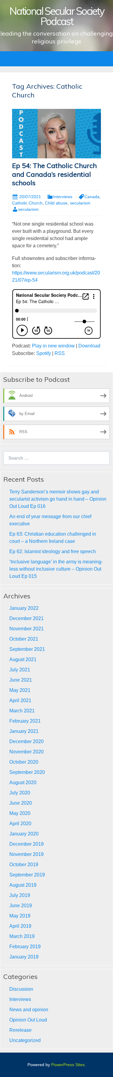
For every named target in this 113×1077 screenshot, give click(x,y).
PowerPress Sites (68, 1064)
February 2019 (25, 946)
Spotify (43, 353)
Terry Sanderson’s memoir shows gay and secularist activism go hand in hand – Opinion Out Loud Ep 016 (57, 499)
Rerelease (20, 1030)
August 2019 (22, 885)
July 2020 (19, 792)
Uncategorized (25, 1040)
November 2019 (26, 854)
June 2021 (20, 680)
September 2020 (27, 772)
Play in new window (53, 345)
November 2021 (26, 628)
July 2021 (19, 669)
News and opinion (28, 1009)
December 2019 (26, 844)
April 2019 (20, 926)
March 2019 (22, 936)
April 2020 (20, 823)
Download (89, 345)
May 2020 (19, 813)
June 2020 (20, 803)
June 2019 (20, 905)
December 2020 (26, 741)
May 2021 (19, 690)
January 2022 (24, 608)
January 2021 (24, 731)
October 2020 (23, 762)
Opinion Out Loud (28, 1019)
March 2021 (22, 710)
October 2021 (23, 638)
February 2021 (25, 721)
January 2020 (24, 833)
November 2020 (26, 751)
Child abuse (56, 203)
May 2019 (19, 915)
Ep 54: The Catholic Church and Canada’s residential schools (54, 174)
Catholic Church (27, 203)
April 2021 (20, 700)
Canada (91, 196)
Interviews (62, 196)
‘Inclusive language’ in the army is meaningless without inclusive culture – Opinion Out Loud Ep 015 (56, 569)
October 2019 (23, 864)
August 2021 (22, 659)
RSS (60, 353)
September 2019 (27, 874)
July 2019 (19, 895)
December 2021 (26, 618)
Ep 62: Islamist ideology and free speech (52, 551)
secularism (80, 203)
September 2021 (27, 649)
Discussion (21, 989)
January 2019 (24, 956)
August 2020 (22, 782)
